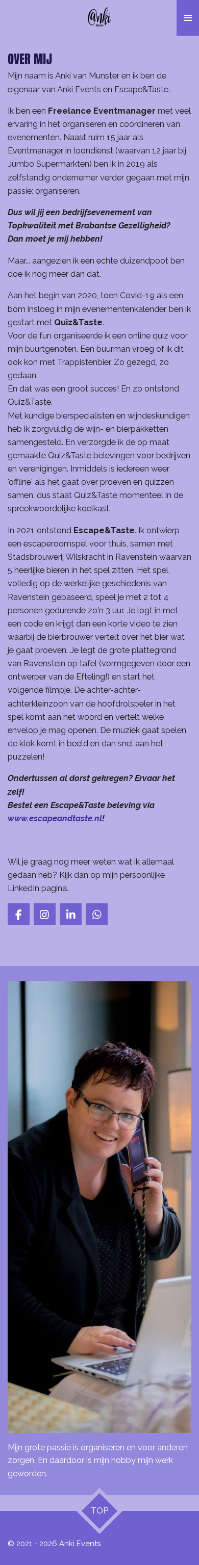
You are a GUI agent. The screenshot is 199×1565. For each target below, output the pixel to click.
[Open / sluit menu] (188, 18)
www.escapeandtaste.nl (55, 818)
